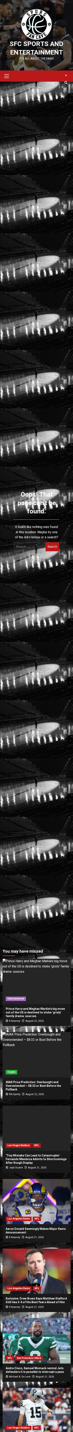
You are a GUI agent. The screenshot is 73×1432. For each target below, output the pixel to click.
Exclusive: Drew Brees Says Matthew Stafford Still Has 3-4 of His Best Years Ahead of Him (36, 1300)
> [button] (66, 75)
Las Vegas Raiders (19, 1145)
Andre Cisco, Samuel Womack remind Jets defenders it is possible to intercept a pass (35, 1370)
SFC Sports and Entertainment (36, 48)
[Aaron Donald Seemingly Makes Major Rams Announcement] (37, 1201)
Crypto (11, 1072)
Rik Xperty (14, 1094)
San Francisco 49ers (29, 1358)
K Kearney (14, 1021)
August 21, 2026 (37, 1167)
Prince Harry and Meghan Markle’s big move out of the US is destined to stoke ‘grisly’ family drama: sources (35, 1012)
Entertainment (16, 998)
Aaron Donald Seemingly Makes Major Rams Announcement (36, 1231)
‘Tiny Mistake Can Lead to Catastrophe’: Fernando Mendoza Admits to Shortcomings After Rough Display (36, 1159)
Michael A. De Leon (20, 1377)
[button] (7, 76)
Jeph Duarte (16, 1167)
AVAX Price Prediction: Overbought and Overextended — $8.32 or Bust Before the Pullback (33, 1086)
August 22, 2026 (34, 1021)
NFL (36, 1145)
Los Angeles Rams (19, 1218)
